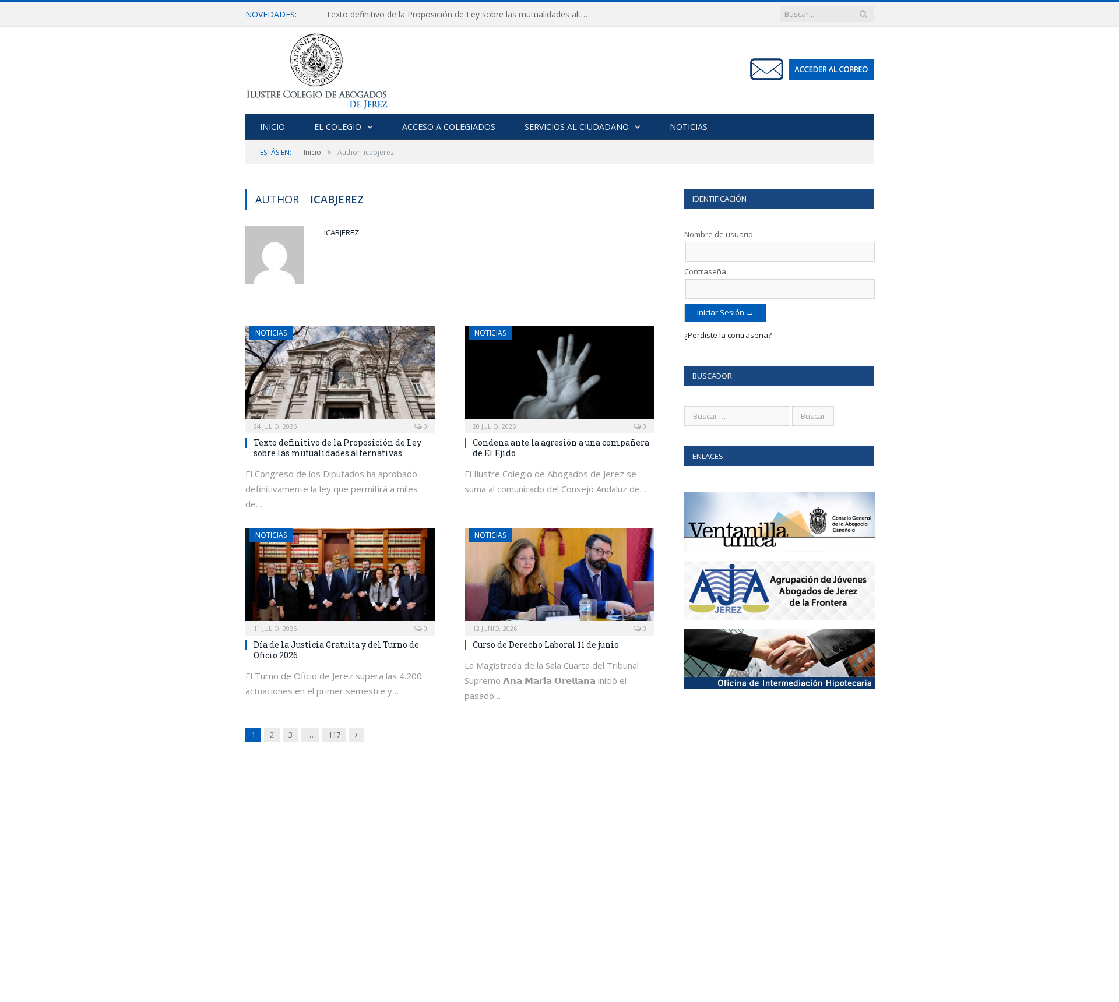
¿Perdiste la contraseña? (728, 335)
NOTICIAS (689, 126)
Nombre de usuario (718, 234)
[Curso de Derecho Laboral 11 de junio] (559, 578)
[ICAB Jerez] (316, 68)
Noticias (271, 333)
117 (334, 734)
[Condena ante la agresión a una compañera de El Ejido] (559, 376)
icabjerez (341, 232)
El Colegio (337, 126)
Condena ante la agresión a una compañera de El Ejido (561, 447)
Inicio (272, 126)
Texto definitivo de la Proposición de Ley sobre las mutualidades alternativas (460, 14)
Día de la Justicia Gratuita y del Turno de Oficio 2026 (336, 650)
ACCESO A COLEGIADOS (448, 126)
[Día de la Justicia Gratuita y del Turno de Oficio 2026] (340, 578)
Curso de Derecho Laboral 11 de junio (546, 644)
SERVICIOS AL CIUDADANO (577, 126)
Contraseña (705, 271)
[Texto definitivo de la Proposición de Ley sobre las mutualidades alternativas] (340, 376)
